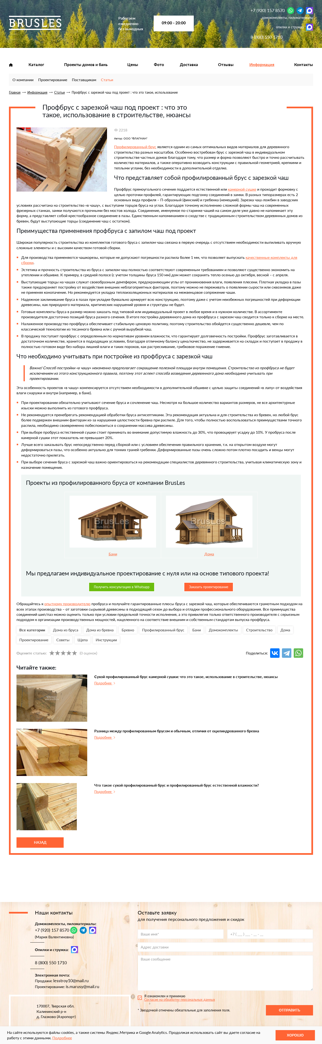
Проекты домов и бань (85, 64)
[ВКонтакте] (275, 653)
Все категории (32, 630)
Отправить (289, 1010)
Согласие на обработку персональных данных (179, 1000)
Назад (40, 842)
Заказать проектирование (208, 587)
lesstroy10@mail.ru (71, 980)
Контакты (303, 64)
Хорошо (295, 1035)
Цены (132, 64)
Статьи (107, 79)
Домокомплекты (223, 630)
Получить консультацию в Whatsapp (121, 587)
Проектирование (52, 79)
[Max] (309, 10)
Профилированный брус (135, 146)
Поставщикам (84, 79)
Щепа (83, 639)
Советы (63, 639)
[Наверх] (11, 1023)
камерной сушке (242, 189)
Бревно (128, 630)
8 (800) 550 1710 (266, 37)
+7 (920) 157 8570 (268, 10)
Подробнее (103, 683)
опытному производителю (67, 603)
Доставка (189, 64)
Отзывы (226, 64)
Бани (196, 630)
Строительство (259, 630)
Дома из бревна (100, 630)
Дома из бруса (65, 630)
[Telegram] (300, 10)
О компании (22, 79)
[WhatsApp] (290, 10)
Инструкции (106, 639)
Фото (159, 64)
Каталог (36, 64)
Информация (261, 64)
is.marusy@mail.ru (82, 986)
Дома (209, 554)
